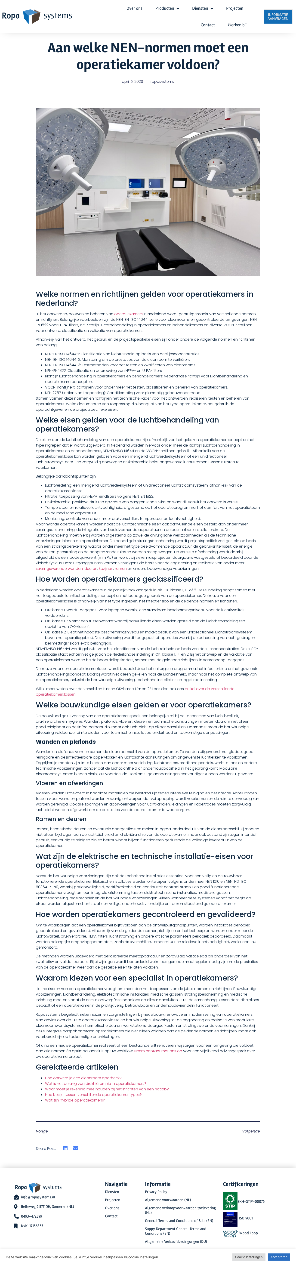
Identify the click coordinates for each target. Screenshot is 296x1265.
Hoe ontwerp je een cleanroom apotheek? (83, 1078)
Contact (208, 25)
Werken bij (237, 25)
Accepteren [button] (279, 1257)
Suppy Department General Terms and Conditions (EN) (175, 1231)
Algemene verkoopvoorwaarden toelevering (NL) (180, 1210)
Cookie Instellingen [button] (249, 1257)
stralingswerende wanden (59, 568)
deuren (90, 568)
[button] (65, 1148)
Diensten (200, 8)
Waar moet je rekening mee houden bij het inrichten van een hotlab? (107, 1089)
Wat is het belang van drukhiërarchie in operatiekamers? (95, 1083)
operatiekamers (128, 314)
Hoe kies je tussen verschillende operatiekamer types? (93, 1094)
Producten (164, 8)
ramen (121, 568)
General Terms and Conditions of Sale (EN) (179, 1221)
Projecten (234, 8)
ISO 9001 (246, 1218)
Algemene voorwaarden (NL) (168, 1200)
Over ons (134, 8)
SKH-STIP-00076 (251, 1201)
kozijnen (106, 568)
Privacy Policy (156, 1192)
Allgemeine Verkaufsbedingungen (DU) (176, 1241)
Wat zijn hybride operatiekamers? (75, 1100)
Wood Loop (248, 1233)
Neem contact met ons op (158, 1051)
